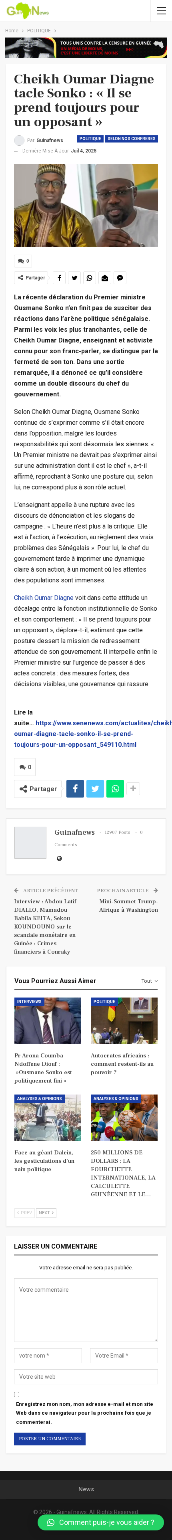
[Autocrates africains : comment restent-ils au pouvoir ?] (124, 1021)
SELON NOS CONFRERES (132, 139)
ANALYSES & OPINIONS (39, 1099)
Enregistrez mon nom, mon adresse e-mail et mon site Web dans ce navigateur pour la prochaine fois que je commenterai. (84, 1413)
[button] (101, 1522)
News (86, 1489)
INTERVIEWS (29, 1002)
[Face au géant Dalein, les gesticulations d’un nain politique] (47, 1118)
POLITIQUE (90, 139)
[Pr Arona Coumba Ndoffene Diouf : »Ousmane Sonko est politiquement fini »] (47, 1021)
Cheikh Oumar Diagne (44, 598)
